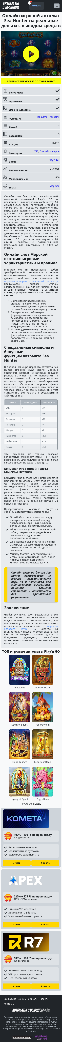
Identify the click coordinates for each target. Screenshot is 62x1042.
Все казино (10, 999)
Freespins (54, 116)
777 (36, 151)
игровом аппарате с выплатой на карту (31, 281)
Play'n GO (54, 160)
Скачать (45, 862)
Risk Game (41, 116)
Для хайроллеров (50, 151)
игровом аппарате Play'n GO (31, 627)
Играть (16, 862)
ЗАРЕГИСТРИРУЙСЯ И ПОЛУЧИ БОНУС (31, 81)
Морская (55, 185)
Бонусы (22, 999)
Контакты (9, 1003)
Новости (43, 999)
